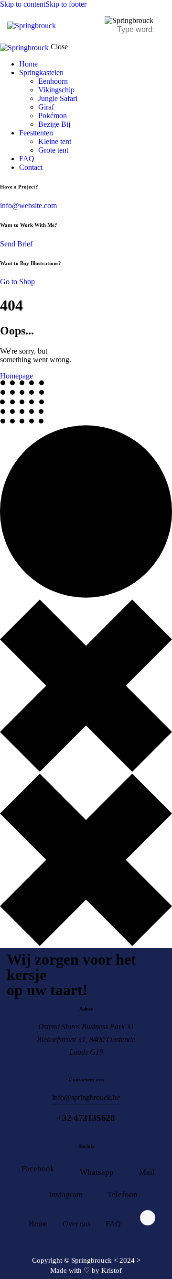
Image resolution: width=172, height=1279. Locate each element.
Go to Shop (17, 282)
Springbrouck (91, 1260)
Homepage (16, 376)
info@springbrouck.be (86, 1097)
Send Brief (16, 244)
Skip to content (22, 4)
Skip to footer (65, 4)
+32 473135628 (86, 1118)
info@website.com (28, 205)
